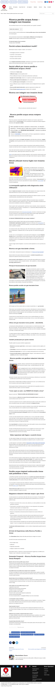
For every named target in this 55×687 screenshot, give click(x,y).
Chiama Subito (5, 1)
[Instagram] (51, 2)
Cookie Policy (40, 1)
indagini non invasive (15, 632)
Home (10, 7)
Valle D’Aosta (46, 674)
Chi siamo (15, 7)
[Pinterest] (53, 2)
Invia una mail (13, 1)
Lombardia (46, 670)
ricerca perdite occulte (39, 634)
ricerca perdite (40, 180)
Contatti (49, 7)
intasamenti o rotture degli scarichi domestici (36, 442)
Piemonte (46, 668)
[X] (47, 2)
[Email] (17, 642)
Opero (10, 154)
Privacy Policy (33, 1)
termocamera (40, 222)
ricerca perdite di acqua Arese (27, 634)
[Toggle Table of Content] (20, 29)
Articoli (5, 13)
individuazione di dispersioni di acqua (28, 632)
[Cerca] (53, 13)
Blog (45, 7)
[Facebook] (45, 2)
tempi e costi (15, 485)
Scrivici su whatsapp (23, 1)
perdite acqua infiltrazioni (15, 634)
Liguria (45, 672)
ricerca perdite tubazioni (14, 636)
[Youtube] (49, 2)
